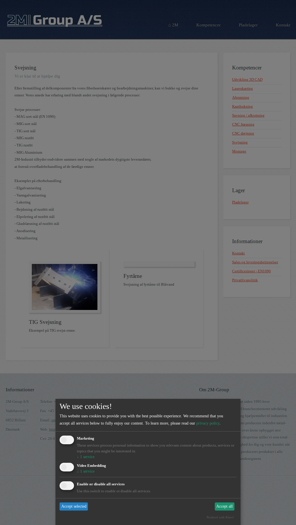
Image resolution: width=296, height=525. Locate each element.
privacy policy (207, 423)
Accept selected (73, 506)
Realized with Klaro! (220, 517)
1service (86, 457)
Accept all (224, 506)
